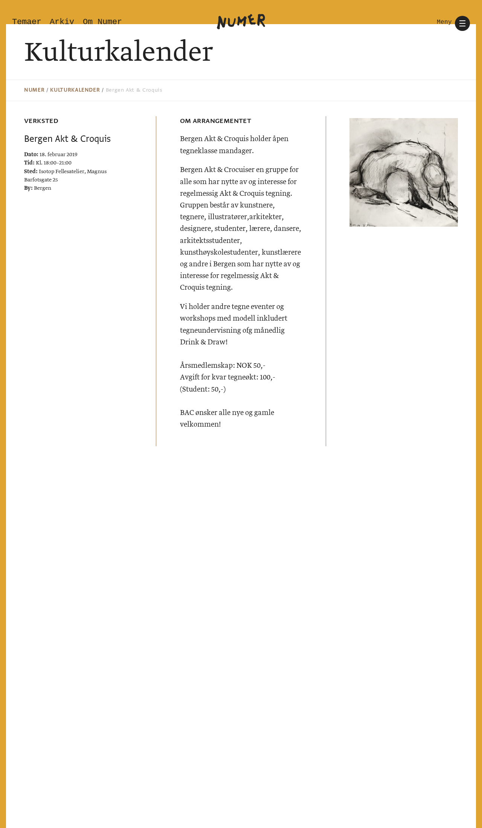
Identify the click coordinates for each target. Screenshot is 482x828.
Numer (34, 90)
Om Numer (102, 22)
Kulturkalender (75, 90)
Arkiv (62, 22)
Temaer (26, 22)
